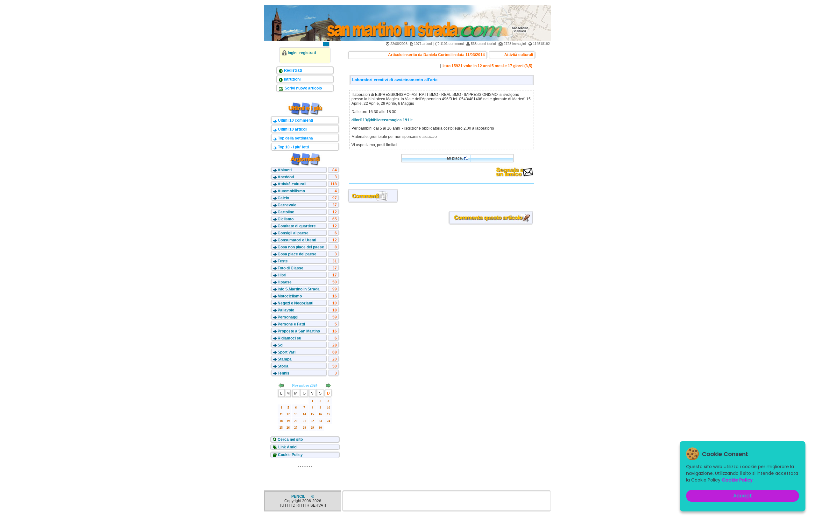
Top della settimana (295, 138)
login (292, 53)
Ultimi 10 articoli (292, 129)
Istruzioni (292, 79)
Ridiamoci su (289, 338)
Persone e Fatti (291, 324)
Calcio (283, 198)
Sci (280, 345)
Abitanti (285, 170)
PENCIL (298, 496)
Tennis (283, 373)
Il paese (285, 282)
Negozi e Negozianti (295, 303)
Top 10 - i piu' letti (293, 147)
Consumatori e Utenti (297, 240)
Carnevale (287, 205)
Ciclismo (286, 219)
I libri (282, 275)
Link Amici (287, 447)
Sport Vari (286, 352)
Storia (283, 366)
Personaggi (288, 317)
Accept (742, 495)
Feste (283, 261)
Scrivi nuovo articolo (303, 88)
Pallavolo (286, 310)
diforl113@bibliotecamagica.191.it (382, 120)
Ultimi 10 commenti (295, 120)
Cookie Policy (290, 455)
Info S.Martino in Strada (299, 289)
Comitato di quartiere (297, 226)
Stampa (285, 359)
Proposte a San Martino (299, 331)
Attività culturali (292, 184)
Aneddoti (286, 177)
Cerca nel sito (290, 439)
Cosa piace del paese (297, 254)
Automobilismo (291, 191)
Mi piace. (455, 158)
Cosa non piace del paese (301, 247)
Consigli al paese (293, 233)
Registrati (293, 70)
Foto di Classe (290, 268)
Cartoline (286, 212)
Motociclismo (290, 296)
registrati (307, 53)
